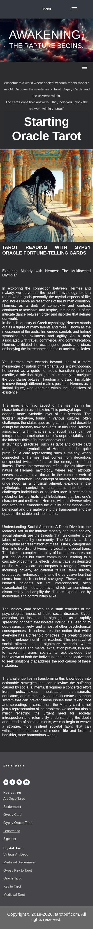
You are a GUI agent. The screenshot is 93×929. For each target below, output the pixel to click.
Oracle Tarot (12, 878)
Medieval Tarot (14, 894)
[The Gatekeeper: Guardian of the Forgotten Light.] (46, 195)
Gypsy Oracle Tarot (17, 823)
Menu (46, 9)
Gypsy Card (12, 814)
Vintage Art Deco (15, 854)
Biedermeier (12, 807)
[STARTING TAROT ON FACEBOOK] (12, 782)
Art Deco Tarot (14, 798)
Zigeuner (9, 839)
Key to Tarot (12, 886)
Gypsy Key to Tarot (17, 870)
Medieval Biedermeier (19, 862)
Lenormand (11, 831)
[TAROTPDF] (19, 782)
